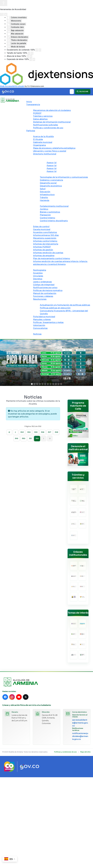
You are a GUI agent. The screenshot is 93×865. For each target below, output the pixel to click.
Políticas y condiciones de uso (65, 752)
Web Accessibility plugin (12, 86)
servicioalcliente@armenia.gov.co (80, 723)
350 (23, 438)
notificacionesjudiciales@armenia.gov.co (80, 736)
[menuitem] (29, 101)
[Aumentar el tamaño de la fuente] (32, 53)
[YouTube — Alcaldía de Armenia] (19, 697)
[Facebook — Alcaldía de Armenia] (5, 697)
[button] (4, 362)
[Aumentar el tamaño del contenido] (40, 50)
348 (56, 432)
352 (37, 438)
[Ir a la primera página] (9, 432)
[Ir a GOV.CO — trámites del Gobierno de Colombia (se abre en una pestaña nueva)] (29, 767)
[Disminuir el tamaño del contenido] (36, 50)
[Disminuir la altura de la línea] (27, 56)
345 (35, 432)
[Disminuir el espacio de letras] (30, 59)
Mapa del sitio (85, 752)
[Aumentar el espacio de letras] (33, 59)
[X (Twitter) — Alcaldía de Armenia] (25, 697)
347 (49, 432)
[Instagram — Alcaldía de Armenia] (12, 697)
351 (30, 438)
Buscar (83, 91)
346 (42, 432)
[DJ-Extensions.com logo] (46, 74)
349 (16, 438)
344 (29, 432)
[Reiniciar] (2, 14)
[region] (46, 362)
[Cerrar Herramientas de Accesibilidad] (5, 14)
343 (22, 432)
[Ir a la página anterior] (15, 432)
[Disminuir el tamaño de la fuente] (29, 53)
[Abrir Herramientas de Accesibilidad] (3, 3)
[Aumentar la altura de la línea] (31, 56)
